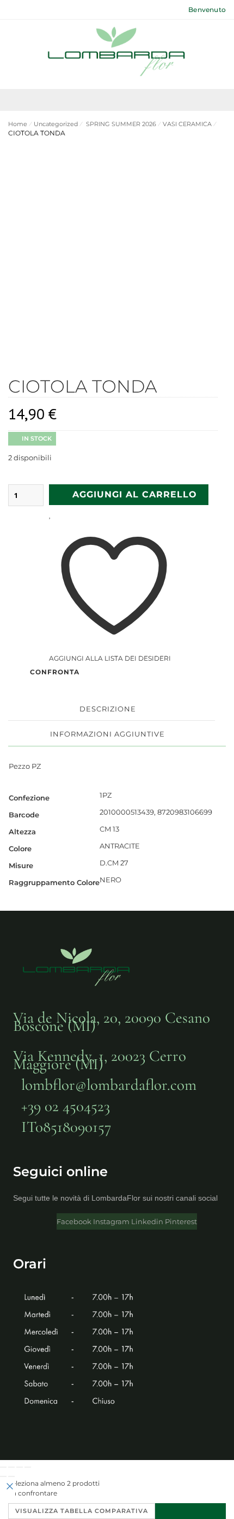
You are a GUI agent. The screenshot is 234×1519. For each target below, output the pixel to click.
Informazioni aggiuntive (107, 733)
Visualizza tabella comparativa (81, 1511)
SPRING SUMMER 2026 (120, 124)
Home (17, 124)
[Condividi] (19, 1467)
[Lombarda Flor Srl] (117, 53)
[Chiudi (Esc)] (27, 1467)
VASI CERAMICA (187, 124)
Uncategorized (56, 124)
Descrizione (107, 708)
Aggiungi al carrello (134, 494)
